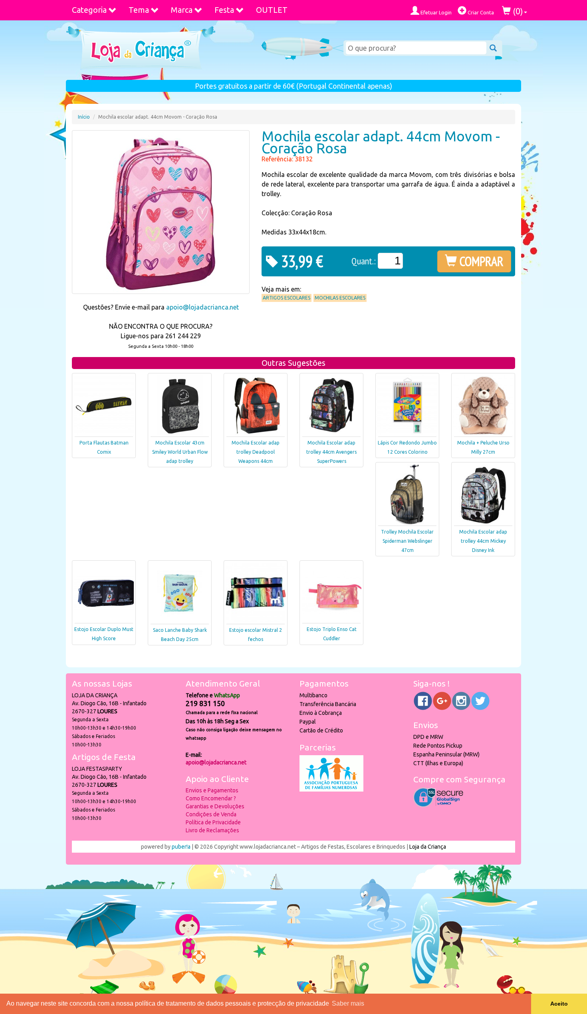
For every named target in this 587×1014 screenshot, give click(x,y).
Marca (181, 9)
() (517, 11)
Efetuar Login (435, 12)
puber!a (181, 846)
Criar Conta (480, 12)
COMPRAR (480, 261)
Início (84, 116)
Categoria (89, 9)
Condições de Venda (211, 814)
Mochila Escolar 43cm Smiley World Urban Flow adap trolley (180, 452)
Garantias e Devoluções (215, 806)
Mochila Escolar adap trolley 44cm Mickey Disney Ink (483, 541)
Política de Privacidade (213, 822)
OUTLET (272, 9)
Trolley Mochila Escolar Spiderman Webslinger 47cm (407, 541)
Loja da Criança (427, 846)
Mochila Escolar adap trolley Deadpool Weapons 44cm (256, 452)
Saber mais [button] (348, 1003)
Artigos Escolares (286, 297)
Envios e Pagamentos (212, 790)
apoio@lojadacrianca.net (202, 307)
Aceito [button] (559, 1003)
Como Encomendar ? (211, 798)
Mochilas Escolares (340, 297)
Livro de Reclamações (212, 830)
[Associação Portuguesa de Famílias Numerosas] (331, 789)
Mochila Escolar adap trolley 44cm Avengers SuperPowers (331, 452)
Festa (224, 9)
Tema (139, 9)
